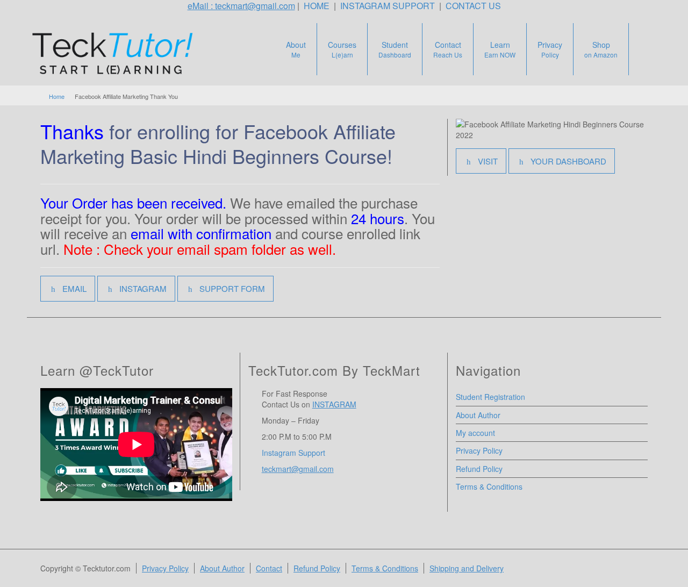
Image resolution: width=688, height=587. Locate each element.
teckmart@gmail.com (298, 468)
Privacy (550, 49)
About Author (478, 415)
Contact (447, 49)
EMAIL (74, 288)
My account (475, 432)
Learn (499, 49)
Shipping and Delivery (466, 568)
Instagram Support (294, 452)
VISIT (488, 161)
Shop (601, 49)
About (296, 49)
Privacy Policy (479, 450)
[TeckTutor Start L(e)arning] (118, 53)
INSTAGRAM (143, 288)
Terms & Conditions (489, 486)
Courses (342, 49)
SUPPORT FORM (232, 288)
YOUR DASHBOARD (568, 161)
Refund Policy (479, 468)
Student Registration (490, 396)
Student (394, 49)
